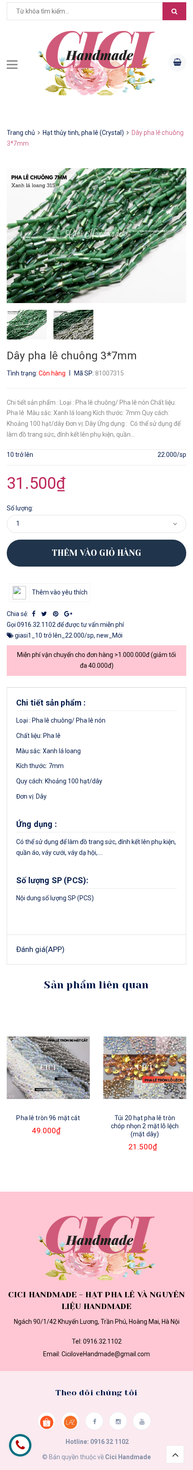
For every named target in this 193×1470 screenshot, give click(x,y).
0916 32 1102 (109, 1441)
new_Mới (109, 635)
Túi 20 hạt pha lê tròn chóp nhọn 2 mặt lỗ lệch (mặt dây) (145, 1126)
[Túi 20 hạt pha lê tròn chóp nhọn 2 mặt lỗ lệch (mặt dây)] (144, 1067)
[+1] (68, 613)
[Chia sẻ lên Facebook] (34, 613)
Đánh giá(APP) (40, 949)
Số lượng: (20, 508)
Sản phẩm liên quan (96, 985)
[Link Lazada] (70, 1421)
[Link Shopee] (47, 1421)
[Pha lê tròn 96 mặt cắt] (48, 1067)
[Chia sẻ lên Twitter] (44, 613)
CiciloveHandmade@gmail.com (105, 1354)
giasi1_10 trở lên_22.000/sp (54, 635)
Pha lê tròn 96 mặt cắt (48, 1117)
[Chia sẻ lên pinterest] (56, 613)
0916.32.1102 (36, 624)
